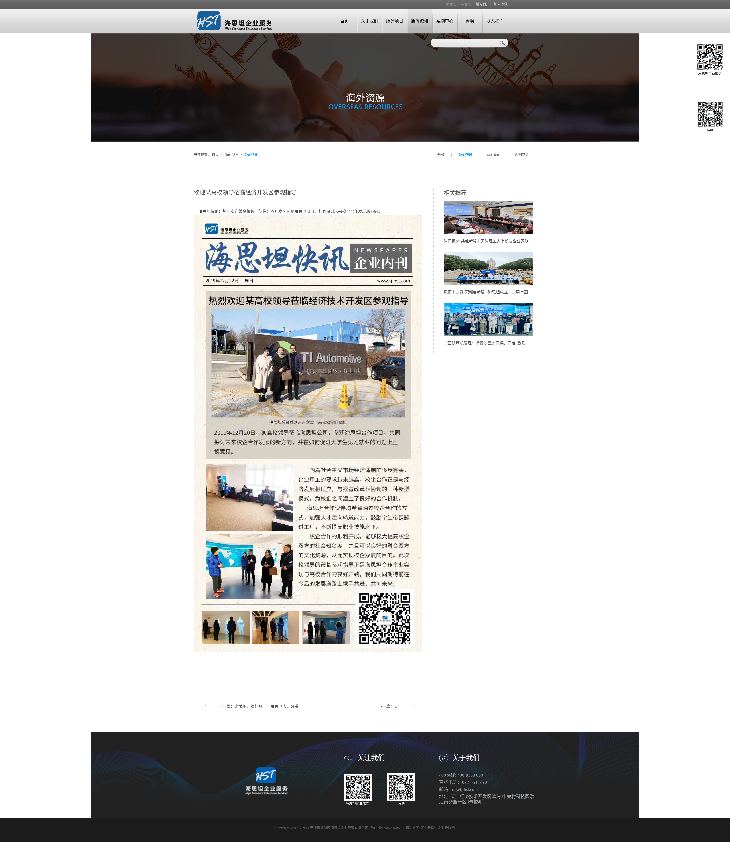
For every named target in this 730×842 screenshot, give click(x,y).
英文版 (466, 5)
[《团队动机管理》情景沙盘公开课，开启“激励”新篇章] (488, 305)
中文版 (451, 5)
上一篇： (258, 706)
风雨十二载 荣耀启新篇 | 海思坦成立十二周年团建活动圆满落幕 (500, 292)
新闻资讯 (231, 155)
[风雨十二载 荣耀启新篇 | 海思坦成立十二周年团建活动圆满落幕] (488, 254)
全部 (440, 155)
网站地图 (411, 828)
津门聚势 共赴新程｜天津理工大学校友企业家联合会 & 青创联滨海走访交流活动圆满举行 (523, 241)
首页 (344, 20)
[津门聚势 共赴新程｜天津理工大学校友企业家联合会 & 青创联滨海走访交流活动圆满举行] (488, 203)
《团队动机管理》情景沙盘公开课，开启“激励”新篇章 (491, 343)
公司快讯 (251, 155)
